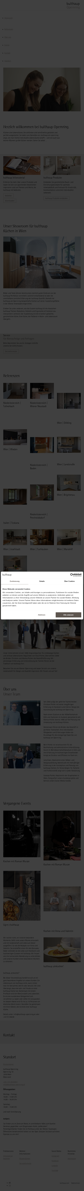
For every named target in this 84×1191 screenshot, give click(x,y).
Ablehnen (41, 615)
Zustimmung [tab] (14, 581)
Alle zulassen (68, 615)
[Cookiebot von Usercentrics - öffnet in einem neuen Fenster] (71, 575)
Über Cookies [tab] (69, 581)
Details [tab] (42, 581)
